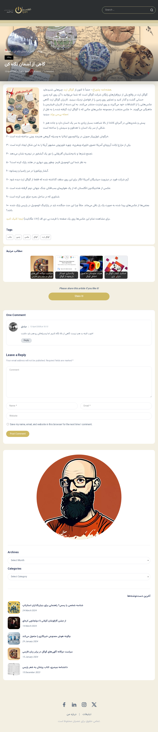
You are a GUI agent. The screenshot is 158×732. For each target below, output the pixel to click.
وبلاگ (39, 51)
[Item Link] (14, 607)
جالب (10, 237)
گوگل (35, 237)
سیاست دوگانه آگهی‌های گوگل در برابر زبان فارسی (47, 652)
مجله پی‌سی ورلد (59, 114)
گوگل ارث (69, 90)
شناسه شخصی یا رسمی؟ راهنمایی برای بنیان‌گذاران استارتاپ (52, 605)
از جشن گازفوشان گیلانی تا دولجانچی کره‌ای (44, 621)
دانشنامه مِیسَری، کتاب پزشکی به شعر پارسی (45, 667)
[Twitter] (94, 704)
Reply (26, 340)
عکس (27, 237)
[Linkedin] (74, 704)
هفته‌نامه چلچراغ (102, 90)
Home (8, 51)
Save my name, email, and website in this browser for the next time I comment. (51, 425)
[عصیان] (17, 10)
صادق (24, 327)
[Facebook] (64, 704)
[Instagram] (84, 704)
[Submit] (152, 10)
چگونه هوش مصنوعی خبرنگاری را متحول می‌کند (46, 636)
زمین (18, 237)
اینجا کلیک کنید (14, 219)
